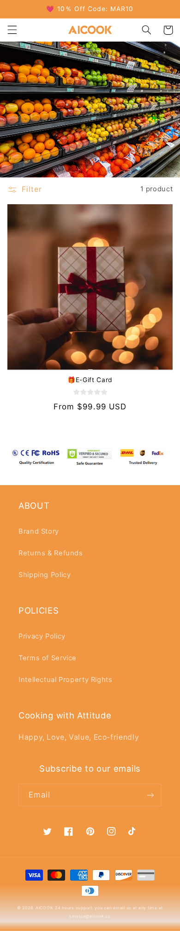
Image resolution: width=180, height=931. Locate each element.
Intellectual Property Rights (65, 679)
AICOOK (44, 908)
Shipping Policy (44, 575)
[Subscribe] (150, 795)
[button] (12, 30)
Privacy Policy (42, 636)
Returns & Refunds (50, 553)
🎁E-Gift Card (90, 379)
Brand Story (38, 531)
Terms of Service (47, 658)
